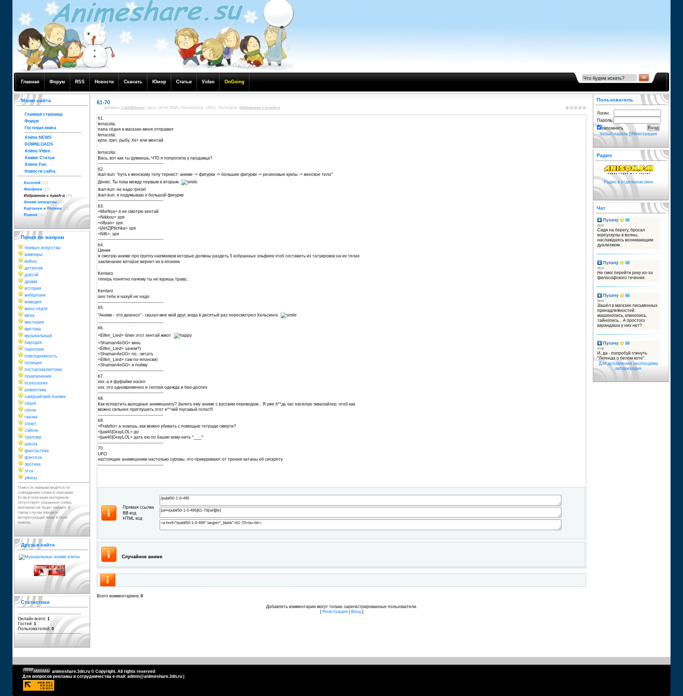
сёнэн (30, 410)
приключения (38, 376)
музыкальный (38, 335)
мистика (33, 328)
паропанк (34, 349)
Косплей (32, 182)
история (33, 288)
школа (31, 443)
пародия (33, 342)
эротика (33, 464)
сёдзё (30, 403)
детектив (34, 268)
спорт (30, 423)
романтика (35, 389)
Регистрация (335, 611)
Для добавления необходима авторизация (628, 366)
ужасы (31, 477)
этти (29, 471)
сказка (31, 416)
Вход (356, 611)
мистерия (34, 322)
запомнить (612, 128)
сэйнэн (31, 430)
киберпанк (35, 295)
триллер (33, 437)
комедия (33, 301)
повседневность (41, 356)
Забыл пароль (613, 133)
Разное (30, 215)
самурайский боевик (45, 396)
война (31, 261)
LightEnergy (132, 107)
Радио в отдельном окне (628, 181)
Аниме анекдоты (40, 202)
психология (36, 383)
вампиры (34, 254)
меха (30, 315)
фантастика (37, 450)
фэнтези (33, 457)
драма (31, 281)
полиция (33, 362)
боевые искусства (42, 247)
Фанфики (33, 189)
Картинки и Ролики (43, 208)
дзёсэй (31, 274)
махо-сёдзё (36, 308)
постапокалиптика (43, 369)
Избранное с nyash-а (44, 195)
